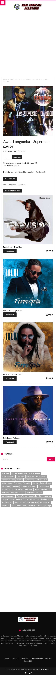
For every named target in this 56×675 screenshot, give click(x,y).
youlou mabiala (29, 506)
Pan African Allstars (43, 669)
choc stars (6, 480)
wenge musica (45, 502)
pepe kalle (33, 496)
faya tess (17, 483)
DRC (19, 79)
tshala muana (7, 502)
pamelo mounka (8, 496)
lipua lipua (6, 489)
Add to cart (17, 157)
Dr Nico (39, 480)
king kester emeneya (28, 486)
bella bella (20, 476)
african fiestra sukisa (19, 473)
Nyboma (5, 493)
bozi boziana (41, 476)
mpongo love (46, 489)
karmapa (15, 486)
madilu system (17, 489)
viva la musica (19, 502)
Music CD (13, 79)
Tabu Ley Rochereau (44, 499)
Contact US (28, 661)
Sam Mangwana (45, 496)
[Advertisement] (28, 41)
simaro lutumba (16, 499)
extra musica (7, 483)
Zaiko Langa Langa (44, 506)
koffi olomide (44, 486)
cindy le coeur (17, 480)
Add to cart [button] (10, 251)
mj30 (37, 489)
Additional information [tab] (24, 172)
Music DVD (25, 658)
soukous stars (29, 499)
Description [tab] (8, 172)
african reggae (34, 473)
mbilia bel (29, 489)
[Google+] (30, 673)
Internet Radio (37, 658)
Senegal (5, 499)
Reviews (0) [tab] (40, 172)
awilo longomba (28, 79)
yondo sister (16, 506)
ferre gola (26, 483)
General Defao (45, 483)
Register (48, 658)
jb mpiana (6, 486)
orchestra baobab (18, 493)
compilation (29, 480)
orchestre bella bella (34, 493)
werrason (5, 506)
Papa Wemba (22, 496)
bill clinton (30, 476)
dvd (45, 480)
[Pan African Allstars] (28, 3)
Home (5, 79)
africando (5, 473)
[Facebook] (26, 673)
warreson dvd (32, 502)
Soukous (15, 658)
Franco (35, 483)
